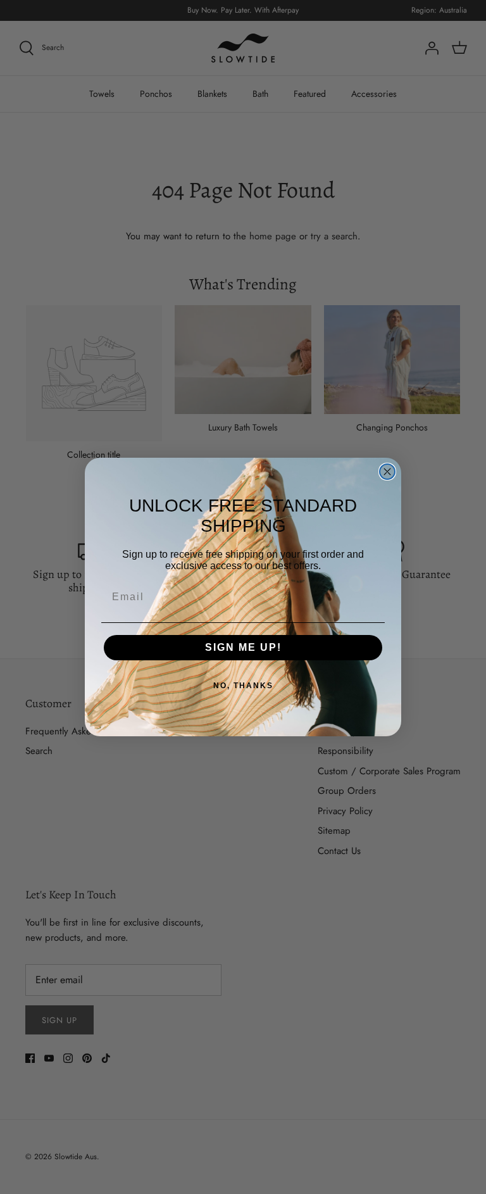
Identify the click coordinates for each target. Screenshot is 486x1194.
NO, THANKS (243, 685)
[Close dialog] (387, 471)
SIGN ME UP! (243, 647)
